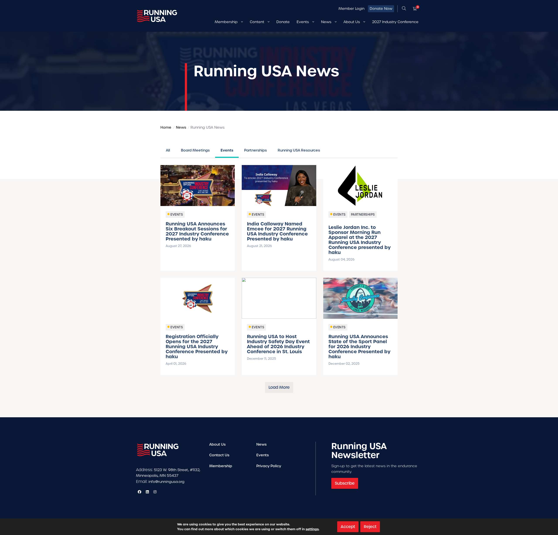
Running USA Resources (299, 150)
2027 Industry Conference (395, 22)
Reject (370, 526)
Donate (283, 22)
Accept (348, 526)
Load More (279, 387)
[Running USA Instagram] (155, 491)
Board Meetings (195, 150)
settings (312, 529)
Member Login (351, 8)
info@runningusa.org (166, 481)
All (168, 150)
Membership (220, 466)
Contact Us (219, 455)
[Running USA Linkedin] (147, 491)
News (261, 444)
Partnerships (255, 150)
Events (227, 150)
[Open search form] (404, 9)
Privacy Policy (268, 466)
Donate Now (381, 8)
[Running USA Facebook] (139, 491)
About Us (217, 444)
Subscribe (345, 483)
